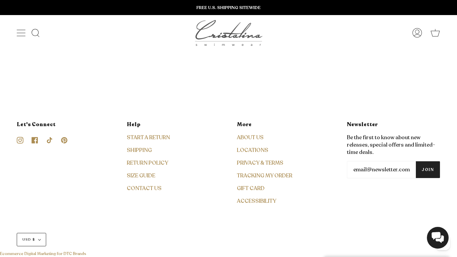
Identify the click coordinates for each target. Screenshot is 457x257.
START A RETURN (148, 137)
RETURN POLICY (147, 163)
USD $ (28, 239)
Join (428, 169)
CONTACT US (144, 188)
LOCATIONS (252, 150)
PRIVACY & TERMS (260, 163)
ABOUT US (250, 137)
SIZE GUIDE (141, 175)
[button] (438, 238)
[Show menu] (22, 33)
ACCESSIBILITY (256, 201)
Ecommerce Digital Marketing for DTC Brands (43, 253)
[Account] (417, 33)
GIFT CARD (251, 188)
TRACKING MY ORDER (264, 175)
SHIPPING (139, 150)
